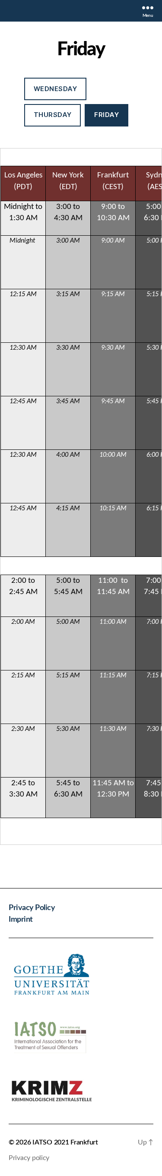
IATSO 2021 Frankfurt (65, 1142)
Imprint (21, 919)
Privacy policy (29, 1157)
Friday (106, 115)
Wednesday (55, 89)
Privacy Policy (32, 908)
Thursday (53, 115)
